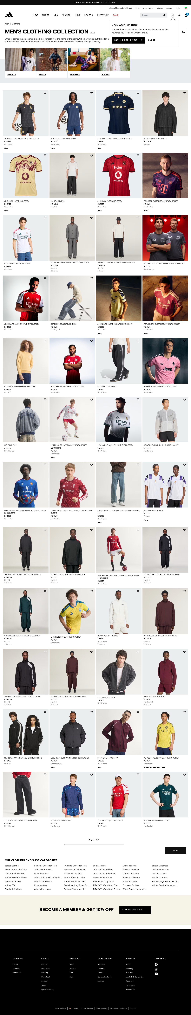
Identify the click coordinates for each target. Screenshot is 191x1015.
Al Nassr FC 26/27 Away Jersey (63, 139)
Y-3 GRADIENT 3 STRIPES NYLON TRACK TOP (68, 574)
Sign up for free (132, 910)
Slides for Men (130, 881)
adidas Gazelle (159, 874)
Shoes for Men (130, 866)
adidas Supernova (43, 881)
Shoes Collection (131, 870)
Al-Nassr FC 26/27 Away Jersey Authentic (114, 139)
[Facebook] (156, 964)
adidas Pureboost (42, 889)
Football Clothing (13, 889)
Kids (71, 973)
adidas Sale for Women (104, 874)
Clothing (16, 24)
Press (100, 973)
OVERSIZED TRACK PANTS (107, 387)
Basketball (45, 977)
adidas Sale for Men (102, 870)
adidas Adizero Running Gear (47, 878)
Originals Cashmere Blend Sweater (19, 387)
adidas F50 (10, 885)
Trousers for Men (131, 885)
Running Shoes (41, 874)
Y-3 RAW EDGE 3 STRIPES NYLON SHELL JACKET (22, 696)
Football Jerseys (13, 881)
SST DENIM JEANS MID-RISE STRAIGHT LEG (20, 820)
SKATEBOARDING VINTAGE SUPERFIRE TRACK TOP (23, 758)
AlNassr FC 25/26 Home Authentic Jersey (161, 758)
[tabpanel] (95, 474)
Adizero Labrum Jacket (61, 820)
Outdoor (44, 981)
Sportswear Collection (74, 870)
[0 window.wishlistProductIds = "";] (179, 15)
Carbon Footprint (104, 977)
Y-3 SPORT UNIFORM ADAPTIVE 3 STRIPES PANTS (70, 262)
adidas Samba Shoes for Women (165, 885)
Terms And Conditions (118, 1008)
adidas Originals (160, 866)
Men (7, 24)
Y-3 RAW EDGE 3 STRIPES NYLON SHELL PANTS (162, 574)
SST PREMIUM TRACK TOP (107, 758)
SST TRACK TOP (10, 445)
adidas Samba (12, 866)
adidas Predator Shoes (16, 878)
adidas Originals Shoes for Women (165, 881)
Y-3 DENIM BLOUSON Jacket (155, 139)
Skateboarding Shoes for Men (77, 885)
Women (73, 969)
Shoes (15, 964)
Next (175, 851)
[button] (35, 15)
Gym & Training (47, 990)
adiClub (101, 981)
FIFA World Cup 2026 (103, 881)
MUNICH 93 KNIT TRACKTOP (108, 636)
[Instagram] (156, 969)
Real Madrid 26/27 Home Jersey (17, 264)
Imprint (133, 1008)
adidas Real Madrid (14, 874)
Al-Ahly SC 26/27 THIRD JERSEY (16, 201)
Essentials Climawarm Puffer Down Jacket (70, 758)
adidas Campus (159, 878)
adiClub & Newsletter (134, 977)
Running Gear (41, 885)
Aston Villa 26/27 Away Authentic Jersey (21, 139)
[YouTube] (156, 974)
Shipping (129, 969)
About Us (101, 964)
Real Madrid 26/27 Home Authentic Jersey (115, 445)
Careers (101, 969)
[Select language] (186, 8)
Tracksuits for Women (74, 881)
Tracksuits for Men (73, 874)
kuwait (75, 1008)
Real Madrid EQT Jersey (154, 510)
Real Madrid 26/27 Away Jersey (156, 820)
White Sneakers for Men (134, 889)
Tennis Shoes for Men (74, 878)
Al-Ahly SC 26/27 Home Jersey (109, 201)
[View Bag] (186, 15)
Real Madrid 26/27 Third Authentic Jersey (162, 324)
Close (151, 40)
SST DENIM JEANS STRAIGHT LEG (63, 324)
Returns (129, 973)
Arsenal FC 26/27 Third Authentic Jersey (114, 324)
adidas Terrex (100, 866)
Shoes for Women (131, 878)
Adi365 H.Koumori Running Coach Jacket (161, 445)
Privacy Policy (101, 1008)
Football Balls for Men (16, 870)
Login (178, 8)
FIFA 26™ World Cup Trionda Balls (106, 885)
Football (44, 964)
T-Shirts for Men (131, 874)
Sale (71, 977)
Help (128, 964)
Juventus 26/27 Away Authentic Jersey (160, 387)
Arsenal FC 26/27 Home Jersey (110, 820)
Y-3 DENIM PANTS (57, 201)
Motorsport (45, 969)
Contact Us (130, 990)
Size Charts (130, 985)
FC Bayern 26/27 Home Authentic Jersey (67, 387)
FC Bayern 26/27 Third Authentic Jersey (161, 201)
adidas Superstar (160, 870)
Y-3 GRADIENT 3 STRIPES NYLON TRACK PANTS (22, 574)
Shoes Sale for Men (102, 878)
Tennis (43, 985)
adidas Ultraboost (43, 870)
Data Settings (60, 1008)
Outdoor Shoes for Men (75, 889)
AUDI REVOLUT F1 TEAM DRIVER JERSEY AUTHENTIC (164, 264)
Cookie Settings (87, 1008)
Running (44, 973)
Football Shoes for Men (45, 866)
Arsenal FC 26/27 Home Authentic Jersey (21, 324)
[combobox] (153, 15)
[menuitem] (35, 15)
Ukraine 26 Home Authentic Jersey (66, 637)
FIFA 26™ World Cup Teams (106, 889)
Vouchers (129, 981)
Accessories (17, 973)
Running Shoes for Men (75, 866)
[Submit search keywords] (164, 15)
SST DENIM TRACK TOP (106, 697)
